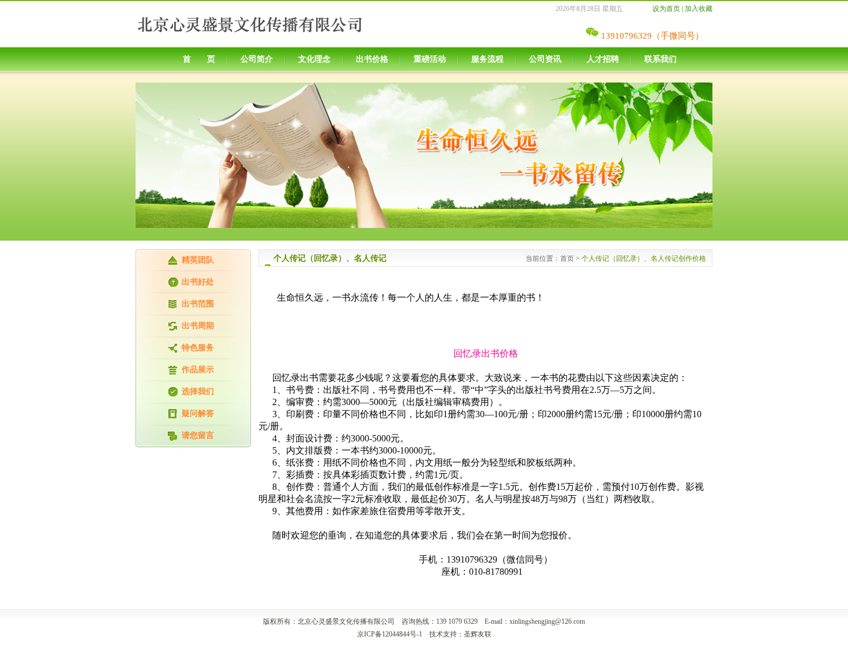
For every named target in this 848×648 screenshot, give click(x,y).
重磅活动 (430, 59)
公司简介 (257, 59)
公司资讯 (545, 59)
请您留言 (198, 435)
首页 (567, 258)
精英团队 (198, 260)
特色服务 (198, 347)
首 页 (199, 59)
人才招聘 (603, 59)
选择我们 (198, 391)
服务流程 (487, 59)
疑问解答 (198, 413)
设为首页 (666, 9)
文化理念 (314, 59)
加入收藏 (698, 9)
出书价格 (372, 59)
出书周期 (198, 325)
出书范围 (198, 303)
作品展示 (198, 369)
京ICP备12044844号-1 (389, 634)
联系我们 (660, 59)
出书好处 (198, 282)
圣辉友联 (477, 634)
